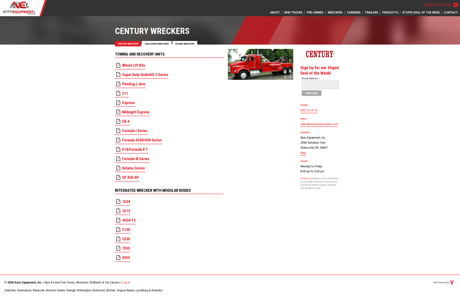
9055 (126, 257)
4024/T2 (129, 220)
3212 (126, 211)
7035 (126, 248)
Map (303, 153)
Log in (126, 282)
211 (125, 93)
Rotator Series (133, 168)
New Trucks (293, 12)
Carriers (353, 12)
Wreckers (335, 12)
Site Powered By (441, 282)
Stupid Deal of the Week (421, 12)
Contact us (305, 178)
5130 (126, 229)
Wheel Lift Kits (133, 65)
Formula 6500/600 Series (142, 140)
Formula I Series (135, 131)
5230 (126, 239)
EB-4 (126, 121)
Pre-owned (315, 12)
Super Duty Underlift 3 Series (145, 74)
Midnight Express (136, 112)
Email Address (311, 78)
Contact (451, 12)
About (275, 12)
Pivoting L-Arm (133, 84)
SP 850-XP (130, 177)
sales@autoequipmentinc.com (319, 124)
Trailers (371, 12)
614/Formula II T (135, 149)
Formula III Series (135, 159)
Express (128, 102)
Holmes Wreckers (184, 44)
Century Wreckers (128, 44)
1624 (126, 201)
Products (390, 12)
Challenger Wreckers (157, 44)
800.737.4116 (439, 5)
